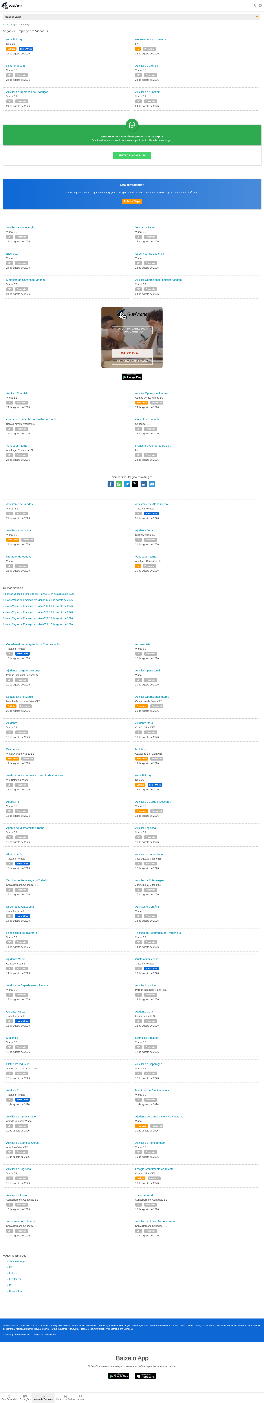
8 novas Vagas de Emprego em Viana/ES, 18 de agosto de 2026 (38, 618)
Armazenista (142, 644)
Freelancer (142, 402)
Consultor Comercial (147, 419)
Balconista (12, 749)
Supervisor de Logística (149, 253)
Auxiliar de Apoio (16, 1195)
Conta (81, 1399)
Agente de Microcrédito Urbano (25, 827)
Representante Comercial (150, 39)
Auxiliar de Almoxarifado (21, 1116)
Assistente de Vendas (19, 504)
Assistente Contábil (147, 906)
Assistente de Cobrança (20, 1221)
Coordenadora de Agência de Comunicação (33, 644)
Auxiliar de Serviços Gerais (22, 1142)
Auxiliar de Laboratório (149, 854)
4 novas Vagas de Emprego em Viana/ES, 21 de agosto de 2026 (38, 600)
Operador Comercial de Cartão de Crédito (31, 419)
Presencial (149, 49)
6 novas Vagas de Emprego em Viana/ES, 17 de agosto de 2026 (38, 624)
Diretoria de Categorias (20, 906)
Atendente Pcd (15, 854)
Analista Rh (13, 801)
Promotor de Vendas (18, 556)
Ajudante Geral (144, 530)
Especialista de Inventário (22, 932)
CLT (9, 75)
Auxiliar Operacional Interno (152, 393)
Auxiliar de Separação (148, 1064)
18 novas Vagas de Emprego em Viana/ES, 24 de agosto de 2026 (38, 594)
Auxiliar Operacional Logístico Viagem (158, 279)
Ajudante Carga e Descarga (23, 670)
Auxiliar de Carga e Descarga (153, 801)
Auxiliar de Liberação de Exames (155, 1221)
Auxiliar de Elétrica (146, 65)
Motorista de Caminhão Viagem (25, 279)
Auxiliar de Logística (18, 530)
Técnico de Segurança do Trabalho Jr (158, 932)
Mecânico (12, 1037)
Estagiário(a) (14, 39)
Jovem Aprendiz (145, 1195)
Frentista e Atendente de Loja (153, 445)
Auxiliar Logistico (145, 985)
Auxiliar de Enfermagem (150, 880)
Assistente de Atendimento (151, 504)
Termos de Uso (21, 1334)
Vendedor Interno (16, 445)
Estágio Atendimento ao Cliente (154, 1169)
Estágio (11, 49)
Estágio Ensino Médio (19, 696)
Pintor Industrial (15, 65)
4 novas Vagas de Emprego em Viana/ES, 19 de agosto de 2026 (38, 612)
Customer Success (146, 959)
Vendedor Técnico (146, 227)
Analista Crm (14, 1090)
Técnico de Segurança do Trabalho (27, 880)
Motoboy (140, 749)
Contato (7, 1334)
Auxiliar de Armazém (147, 92)
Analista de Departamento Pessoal (27, 985)
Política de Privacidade (44, 1334)
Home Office (26, 49)
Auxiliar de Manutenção (20, 227)
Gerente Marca (15, 1011)
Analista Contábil (16, 393)
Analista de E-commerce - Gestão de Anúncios (34, 775)
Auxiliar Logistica (145, 827)
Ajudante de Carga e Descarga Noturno (159, 1116)
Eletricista (12, 253)
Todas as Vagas (17, 1261)
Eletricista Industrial (147, 1037)
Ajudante (11, 723)
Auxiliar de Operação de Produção (27, 92)
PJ (138, 49)
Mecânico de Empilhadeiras (152, 1090)
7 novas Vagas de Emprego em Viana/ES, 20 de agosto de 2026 (38, 606)
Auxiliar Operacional (147, 670)
